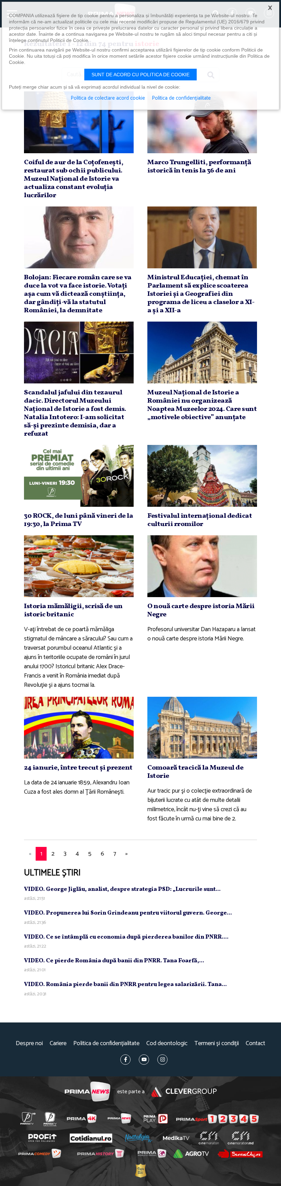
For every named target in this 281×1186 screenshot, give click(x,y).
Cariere (58, 1043)
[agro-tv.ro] (191, 1154)
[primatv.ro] (27, 1118)
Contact (255, 1043)
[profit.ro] (42, 1138)
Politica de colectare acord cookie (108, 98)
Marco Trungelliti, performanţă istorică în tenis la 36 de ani (199, 167)
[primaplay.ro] (155, 1119)
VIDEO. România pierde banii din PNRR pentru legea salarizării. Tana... (125, 984)
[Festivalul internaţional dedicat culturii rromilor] (202, 476)
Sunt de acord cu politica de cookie (140, 74)
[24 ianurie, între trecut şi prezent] (79, 728)
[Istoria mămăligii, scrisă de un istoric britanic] (79, 566)
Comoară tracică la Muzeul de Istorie (195, 772)
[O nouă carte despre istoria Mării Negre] (202, 566)
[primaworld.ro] (151, 1153)
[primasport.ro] (217, 1118)
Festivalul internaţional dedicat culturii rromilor (199, 520)
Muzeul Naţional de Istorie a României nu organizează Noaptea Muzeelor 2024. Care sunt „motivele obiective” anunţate (202, 405)
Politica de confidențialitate (106, 1043)
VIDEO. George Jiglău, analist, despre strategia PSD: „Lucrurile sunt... (122, 889)
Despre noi (29, 1043)
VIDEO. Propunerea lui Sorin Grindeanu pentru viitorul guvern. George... (128, 913)
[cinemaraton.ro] (208, 1138)
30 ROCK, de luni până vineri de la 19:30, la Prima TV (78, 520)
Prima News (87, 1092)
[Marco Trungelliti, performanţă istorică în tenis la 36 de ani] (202, 122)
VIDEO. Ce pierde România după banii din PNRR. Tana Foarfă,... (114, 961)
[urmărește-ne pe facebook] (125, 1059)
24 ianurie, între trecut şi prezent (78, 768)
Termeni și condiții (216, 1043)
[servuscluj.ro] (240, 1153)
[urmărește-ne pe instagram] (162, 1059)
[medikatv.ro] (176, 1138)
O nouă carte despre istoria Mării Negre (201, 610)
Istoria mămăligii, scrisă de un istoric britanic (73, 610)
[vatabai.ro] (140, 1170)
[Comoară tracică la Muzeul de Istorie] (202, 728)
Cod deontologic (166, 1043)
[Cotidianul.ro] (91, 1137)
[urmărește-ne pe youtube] (144, 1059)
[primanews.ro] (119, 1118)
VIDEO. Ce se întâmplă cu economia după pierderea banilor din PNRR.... (126, 937)
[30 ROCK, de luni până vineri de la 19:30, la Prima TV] (79, 476)
